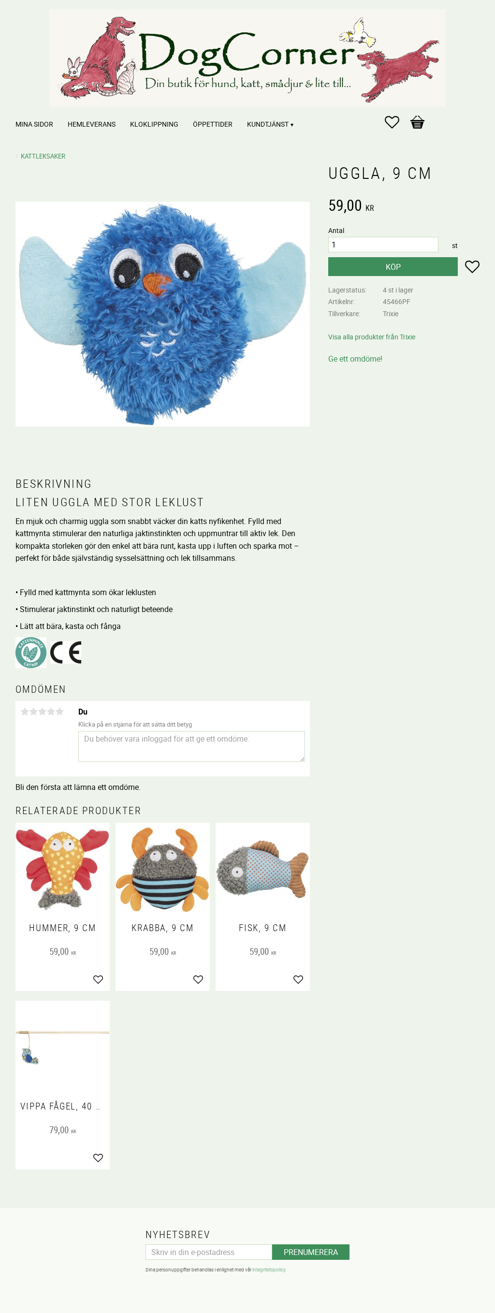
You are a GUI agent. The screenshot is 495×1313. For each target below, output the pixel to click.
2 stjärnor (33, 711)
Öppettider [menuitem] (213, 124)
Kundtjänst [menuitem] (268, 124)
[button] (397, 122)
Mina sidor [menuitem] (34, 124)
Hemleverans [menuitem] (92, 124)
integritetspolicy (268, 1269)
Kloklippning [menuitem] (154, 124)
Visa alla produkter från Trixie (371, 336)
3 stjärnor (42, 711)
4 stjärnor (50, 711)
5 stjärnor (59, 711)
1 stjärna (24, 711)
